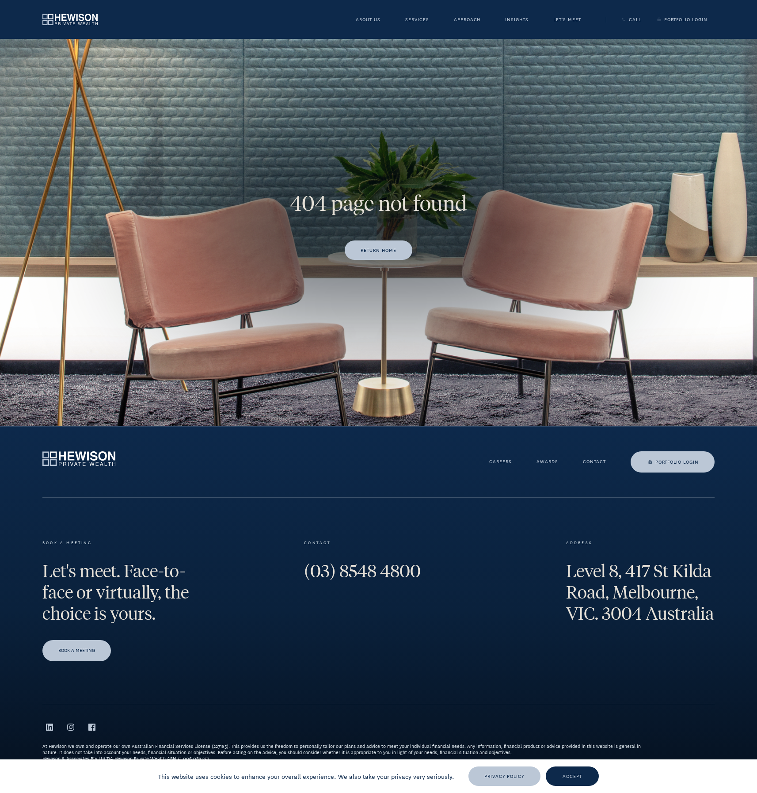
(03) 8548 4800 (362, 571)
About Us (368, 20)
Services (417, 20)
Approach (467, 20)
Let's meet (567, 20)
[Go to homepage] (70, 19)
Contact (594, 462)
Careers (500, 462)
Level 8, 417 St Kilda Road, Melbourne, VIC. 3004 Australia (640, 592)
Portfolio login (677, 461)
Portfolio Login (686, 19)
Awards (547, 462)
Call (635, 19)
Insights (517, 20)
